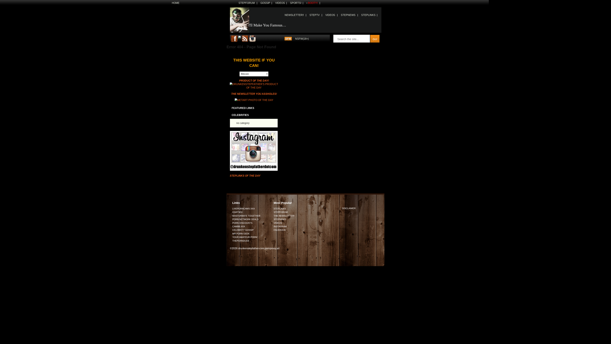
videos (330, 15)
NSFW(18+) (302, 38)
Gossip (265, 3)
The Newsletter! (284, 216)
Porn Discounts (242, 223)
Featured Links (243, 108)
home (175, 3)
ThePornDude (240, 241)
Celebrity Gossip (243, 230)
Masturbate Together (246, 216)
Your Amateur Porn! (244, 237)
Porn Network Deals (245, 219)
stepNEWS (280, 219)
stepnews (348, 15)
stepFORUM (247, 3)
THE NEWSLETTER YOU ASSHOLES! (254, 94)
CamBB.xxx (238, 226)
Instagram (280, 226)
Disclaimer (349, 208)
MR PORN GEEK (240, 233)
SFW (288, 38)
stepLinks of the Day (245, 175)
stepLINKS (280, 208)
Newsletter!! (294, 15)
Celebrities (240, 115)
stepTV (314, 15)
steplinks (368, 15)
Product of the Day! (254, 80)
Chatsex (237, 212)
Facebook (280, 230)
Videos (278, 223)
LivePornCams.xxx (243, 208)
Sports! (295, 3)
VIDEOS (280, 3)
